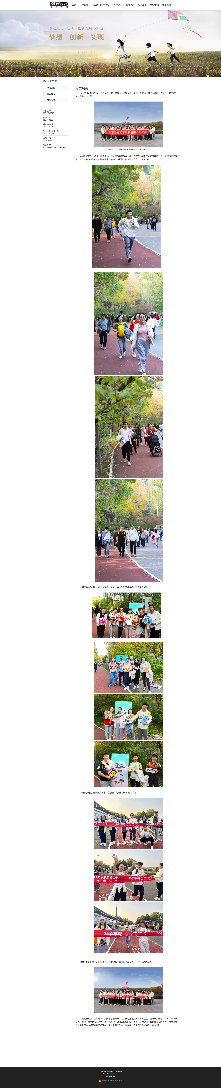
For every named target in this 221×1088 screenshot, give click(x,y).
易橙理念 (51, 88)
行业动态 (142, 5)
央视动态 (117, 5)
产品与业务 (85, 5)
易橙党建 (51, 100)
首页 (74, 5)
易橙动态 (130, 5)
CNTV (113, 1076)
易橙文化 (154, 5)
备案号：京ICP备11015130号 (110, 1074)
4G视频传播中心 (102, 5)
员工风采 (54, 81)
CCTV (108, 1076)
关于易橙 (166, 5)
